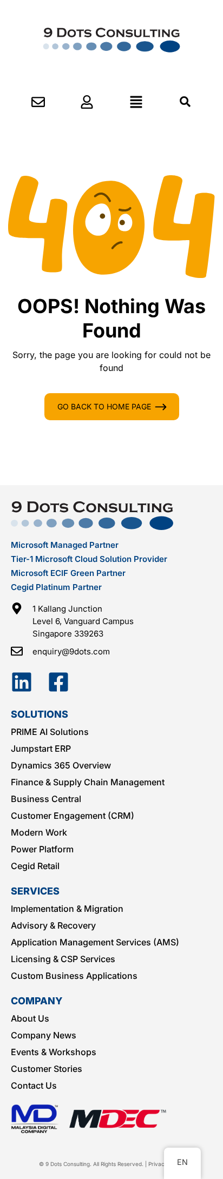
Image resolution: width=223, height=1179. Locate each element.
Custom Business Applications (74, 975)
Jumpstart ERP (41, 748)
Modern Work (39, 832)
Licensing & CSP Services (63, 958)
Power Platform (42, 849)
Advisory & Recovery (53, 925)
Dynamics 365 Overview (61, 765)
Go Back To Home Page (104, 406)
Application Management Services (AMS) (95, 942)
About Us (30, 1018)
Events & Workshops (53, 1051)
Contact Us (34, 1085)
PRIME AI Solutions (50, 731)
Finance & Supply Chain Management (88, 782)
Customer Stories (46, 1068)
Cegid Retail (35, 865)
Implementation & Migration (67, 908)
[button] (136, 102)
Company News (43, 1035)
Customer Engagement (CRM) (72, 815)
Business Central (46, 798)
